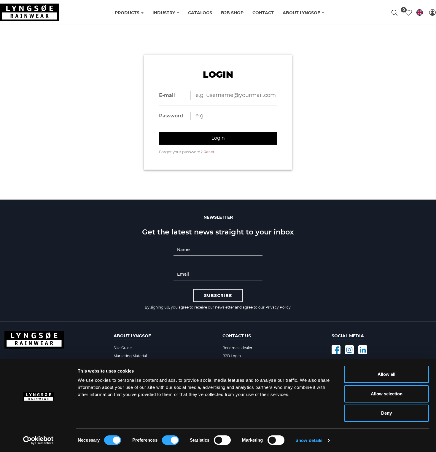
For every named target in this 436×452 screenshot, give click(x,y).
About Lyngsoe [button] (302, 12)
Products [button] (128, 12)
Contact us (236, 335)
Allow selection (386, 393)
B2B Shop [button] (232, 12)
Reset (208, 151)
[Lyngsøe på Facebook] (336, 349)
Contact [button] (263, 12)
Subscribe (218, 295)
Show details (308, 440)
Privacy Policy (278, 307)
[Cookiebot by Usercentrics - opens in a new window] (38, 440)
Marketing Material (130, 356)
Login (218, 138)
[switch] (170, 440)
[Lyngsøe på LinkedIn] (362, 349)
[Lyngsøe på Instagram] (349, 349)
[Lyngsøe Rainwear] (29, 12)
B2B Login (231, 356)
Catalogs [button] (200, 12)
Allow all (386, 374)
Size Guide (123, 348)
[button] (432, 12)
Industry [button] (164, 12)
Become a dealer (237, 348)
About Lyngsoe (132, 335)
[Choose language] (419, 13)
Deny (386, 413)
